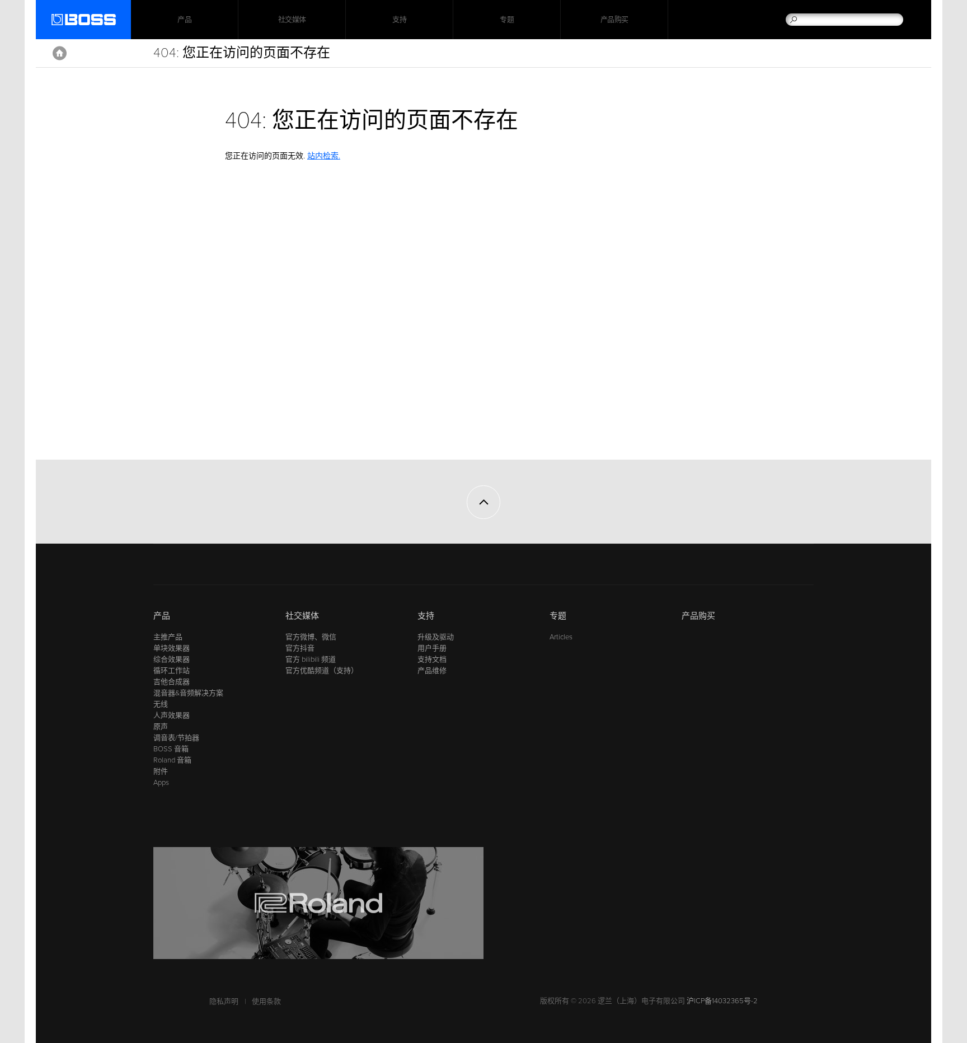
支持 (399, 19)
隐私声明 (223, 1001)
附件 (160, 771)
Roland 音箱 (172, 760)
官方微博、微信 (310, 637)
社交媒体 (292, 19)
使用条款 (266, 1001)
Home (59, 53)
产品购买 (614, 19)
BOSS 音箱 (171, 749)
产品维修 (432, 670)
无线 (160, 704)
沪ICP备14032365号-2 (722, 1001)
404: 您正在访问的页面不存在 (241, 53)
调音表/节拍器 (176, 737)
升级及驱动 (435, 637)
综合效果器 (171, 659)
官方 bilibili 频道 (310, 659)
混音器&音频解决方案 (188, 693)
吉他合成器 (171, 681)
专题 (507, 19)
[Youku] (182, 567)
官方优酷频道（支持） (321, 670)
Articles (561, 637)
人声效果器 (171, 715)
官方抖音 (299, 648)
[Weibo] (160, 567)
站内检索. (323, 156)
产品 (161, 616)
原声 (160, 726)
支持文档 (432, 659)
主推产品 (167, 637)
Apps (161, 782)
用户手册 (432, 648)
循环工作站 (171, 670)
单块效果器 (171, 648)
